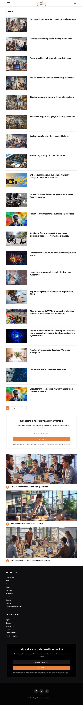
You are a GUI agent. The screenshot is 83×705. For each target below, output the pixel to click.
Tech (8, 580)
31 (21, 408)
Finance (8, 584)
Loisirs (8, 587)
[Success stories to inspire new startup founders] (41, 469)
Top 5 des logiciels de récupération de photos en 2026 (51, 292)
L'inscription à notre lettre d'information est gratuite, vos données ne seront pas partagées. (41, 444)
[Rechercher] (75, 3)
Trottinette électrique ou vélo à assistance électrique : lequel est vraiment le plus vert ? (49, 234)
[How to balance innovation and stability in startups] (16, 83)
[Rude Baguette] (41, 3)
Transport (9, 593)
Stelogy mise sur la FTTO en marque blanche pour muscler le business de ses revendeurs (52, 312)
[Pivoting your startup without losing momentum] (16, 44)
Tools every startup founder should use (47, 155)
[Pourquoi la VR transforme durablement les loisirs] (16, 219)
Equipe (8, 623)
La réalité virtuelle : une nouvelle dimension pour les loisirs (53, 254)
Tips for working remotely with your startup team (52, 97)
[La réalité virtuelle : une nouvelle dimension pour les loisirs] (16, 258)
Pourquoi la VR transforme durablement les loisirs (52, 214)
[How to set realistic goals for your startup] (41, 506)
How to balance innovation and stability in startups (52, 77)
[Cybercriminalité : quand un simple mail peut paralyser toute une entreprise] (16, 180)
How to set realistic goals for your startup (27, 524)
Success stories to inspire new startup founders (29, 487)
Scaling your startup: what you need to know (49, 136)
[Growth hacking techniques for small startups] (16, 63)
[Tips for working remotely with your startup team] (16, 102)
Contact (8, 629)
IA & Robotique (11, 597)
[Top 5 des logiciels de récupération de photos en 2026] (16, 297)
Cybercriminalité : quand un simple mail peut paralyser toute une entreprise (49, 176)
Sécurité (9, 590)
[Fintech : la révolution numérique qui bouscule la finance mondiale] (16, 200)
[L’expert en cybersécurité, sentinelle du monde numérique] (16, 277)
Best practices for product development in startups (53, 19)
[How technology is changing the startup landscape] (16, 122)
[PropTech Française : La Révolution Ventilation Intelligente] (16, 355)
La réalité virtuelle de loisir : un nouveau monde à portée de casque (51, 390)
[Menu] (8, 3)
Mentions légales (11, 636)
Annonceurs (10, 626)
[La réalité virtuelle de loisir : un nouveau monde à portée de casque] (16, 394)
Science (9, 600)
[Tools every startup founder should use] (16, 161)
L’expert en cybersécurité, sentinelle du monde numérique (50, 273)
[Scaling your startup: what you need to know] (16, 141)
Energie (8, 603)
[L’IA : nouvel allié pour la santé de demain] (16, 375)
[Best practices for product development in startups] (16, 25)
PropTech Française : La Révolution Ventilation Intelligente (50, 351)
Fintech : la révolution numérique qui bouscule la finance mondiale (51, 195)
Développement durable (14, 606)
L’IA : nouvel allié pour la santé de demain (48, 369)
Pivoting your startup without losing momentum (51, 39)
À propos (9, 620)
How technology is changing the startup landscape (52, 116)
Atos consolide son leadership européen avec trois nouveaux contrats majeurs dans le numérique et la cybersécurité (52, 333)
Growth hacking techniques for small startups (50, 58)
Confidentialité (11, 633)
